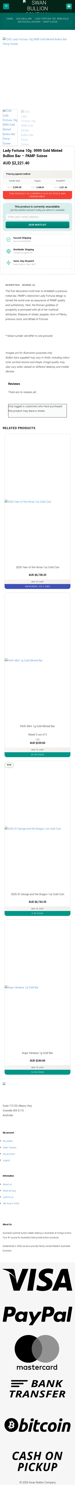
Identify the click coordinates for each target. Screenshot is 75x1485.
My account (9, 1154)
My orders (8, 1141)
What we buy (9, 1190)
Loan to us (8, 1197)
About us (7, 1184)
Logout (6, 1160)
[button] (6, 6)
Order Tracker (9, 1147)
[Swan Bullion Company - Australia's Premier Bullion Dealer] (37, 6)
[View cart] (69, 6)
